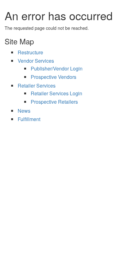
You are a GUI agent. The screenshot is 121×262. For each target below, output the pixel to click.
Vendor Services (36, 60)
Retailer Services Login (56, 93)
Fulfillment (29, 119)
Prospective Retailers (54, 101)
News (24, 110)
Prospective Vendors (53, 76)
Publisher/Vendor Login (57, 68)
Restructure (30, 52)
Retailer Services (37, 85)
